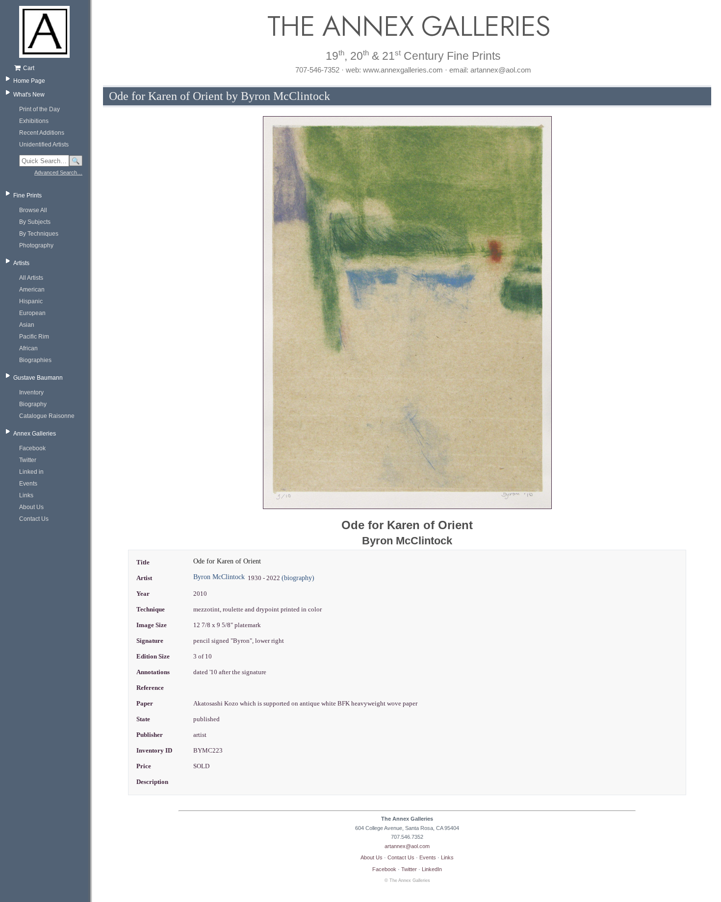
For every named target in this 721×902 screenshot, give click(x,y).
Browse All (33, 210)
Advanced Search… (58, 172)
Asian (26, 324)
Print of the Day (39, 109)
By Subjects (35, 222)
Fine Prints (27, 195)
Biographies (35, 360)
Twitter (27, 460)
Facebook (32, 448)
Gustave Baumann (38, 377)
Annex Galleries (34, 433)
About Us (31, 507)
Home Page (29, 80)
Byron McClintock (219, 577)
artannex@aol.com (407, 846)
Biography (33, 404)
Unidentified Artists (44, 144)
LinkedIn (432, 869)
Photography (36, 245)
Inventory (31, 392)
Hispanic (31, 301)
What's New (29, 94)
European (32, 313)
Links (26, 495)
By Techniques (38, 233)
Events (28, 483)
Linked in (31, 471)
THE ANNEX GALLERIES (407, 26)
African (28, 348)
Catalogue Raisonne (47, 416)
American (32, 289)
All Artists (31, 277)
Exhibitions (34, 121)
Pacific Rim (34, 336)
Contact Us (34, 518)
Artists (21, 263)
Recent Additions (41, 132)
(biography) (298, 578)
